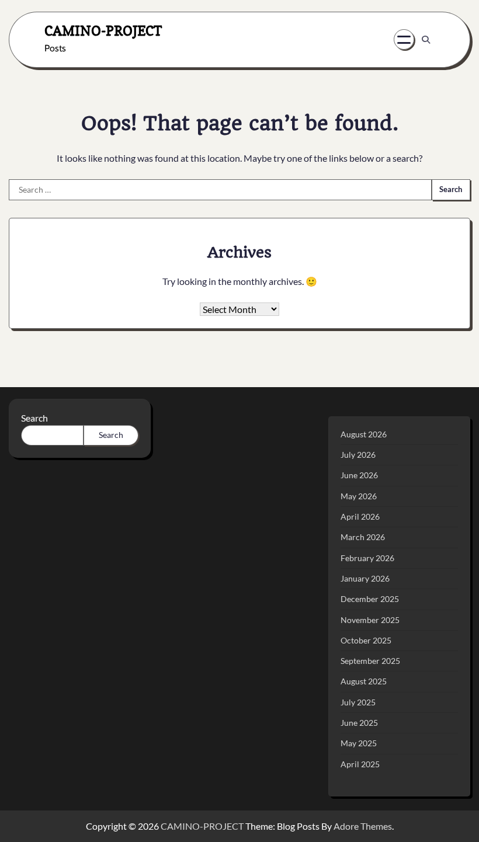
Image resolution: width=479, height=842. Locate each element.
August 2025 (364, 681)
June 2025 (359, 723)
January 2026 (365, 578)
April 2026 (360, 516)
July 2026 (358, 455)
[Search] (426, 39)
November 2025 (370, 620)
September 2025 (370, 661)
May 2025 (359, 743)
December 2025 (370, 599)
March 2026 (363, 537)
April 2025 (360, 764)
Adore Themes (363, 825)
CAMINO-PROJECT (103, 31)
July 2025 (358, 702)
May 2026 (359, 496)
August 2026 (364, 434)
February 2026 (367, 558)
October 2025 (366, 640)
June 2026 (359, 475)
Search (34, 417)
